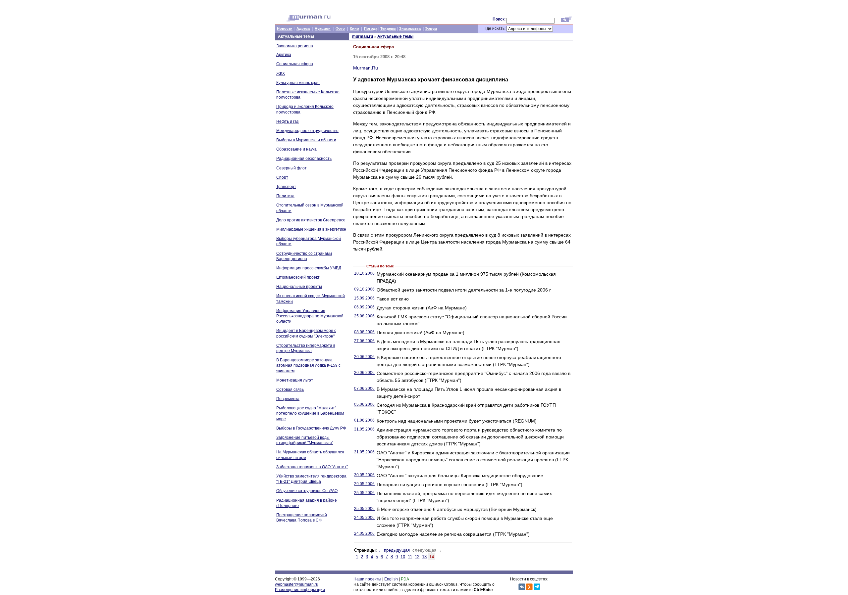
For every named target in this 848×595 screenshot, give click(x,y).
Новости (284, 28)
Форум (431, 28)
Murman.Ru (365, 67)
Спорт (282, 177)
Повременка (287, 398)
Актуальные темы (395, 36)
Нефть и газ (287, 121)
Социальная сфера (294, 64)
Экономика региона (294, 46)
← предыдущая (394, 550)
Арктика (283, 54)
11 (410, 556)
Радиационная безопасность (304, 158)
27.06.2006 (364, 341)
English (391, 579)
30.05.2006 (364, 475)
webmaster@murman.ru (296, 584)
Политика (285, 196)
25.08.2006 (364, 316)
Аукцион (323, 28)
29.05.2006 (364, 483)
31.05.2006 (364, 429)
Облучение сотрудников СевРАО (307, 490)
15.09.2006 (364, 298)
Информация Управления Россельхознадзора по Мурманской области (310, 316)
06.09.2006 (364, 307)
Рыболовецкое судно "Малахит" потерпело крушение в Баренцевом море (310, 413)
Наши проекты (367, 579)
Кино (354, 28)
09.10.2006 (364, 289)
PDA (405, 579)
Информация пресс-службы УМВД (308, 268)
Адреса (303, 28)
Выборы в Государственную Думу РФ (311, 428)
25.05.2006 (364, 492)
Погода (370, 28)
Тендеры (388, 28)
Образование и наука (296, 149)
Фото (340, 28)
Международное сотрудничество (307, 130)
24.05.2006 (364, 517)
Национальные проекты (299, 286)
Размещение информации (300, 589)
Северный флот (291, 168)
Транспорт (286, 186)
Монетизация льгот (294, 380)
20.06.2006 (364, 356)
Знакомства (410, 28)
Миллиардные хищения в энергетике (311, 229)
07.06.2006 (364, 388)
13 (424, 556)
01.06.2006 (364, 420)
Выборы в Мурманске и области (306, 140)
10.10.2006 (364, 273)
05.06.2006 (364, 404)
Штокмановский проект (298, 277)
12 (417, 556)
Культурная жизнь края (298, 82)
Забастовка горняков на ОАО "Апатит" (312, 467)
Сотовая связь (290, 389)
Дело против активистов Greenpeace (310, 220)
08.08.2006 (364, 332)
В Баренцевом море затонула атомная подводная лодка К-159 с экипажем (308, 365)
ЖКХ (280, 73)
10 (402, 556)
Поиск (498, 19)
